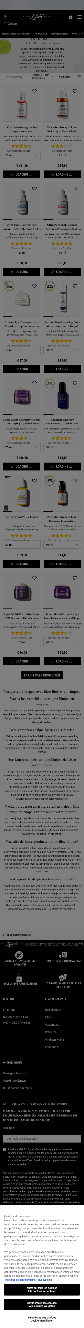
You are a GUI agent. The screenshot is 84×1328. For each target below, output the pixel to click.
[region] (42, 1266)
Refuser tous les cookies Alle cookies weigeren (42, 1304)
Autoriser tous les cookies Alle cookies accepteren (42, 1289)
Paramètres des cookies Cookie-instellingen (42, 1319)
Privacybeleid (44, 1279)
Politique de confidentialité (20, 1279)
